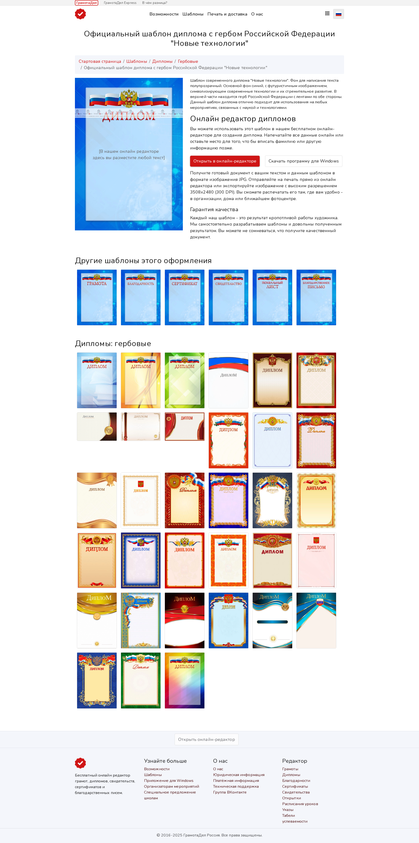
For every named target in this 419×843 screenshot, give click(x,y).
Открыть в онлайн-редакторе (224, 161)
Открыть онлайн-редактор (206, 739)
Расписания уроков (300, 804)
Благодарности (296, 780)
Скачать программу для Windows (304, 161)
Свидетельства (296, 792)
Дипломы (162, 61)
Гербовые (188, 61)
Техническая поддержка (236, 786)
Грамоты (290, 769)
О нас (257, 14)
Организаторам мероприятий (171, 786)
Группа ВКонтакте (230, 792)
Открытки (291, 798)
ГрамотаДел (86, 2)
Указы (288, 809)
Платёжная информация (236, 780)
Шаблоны (192, 14)
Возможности (163, 14)
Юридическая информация (239, 775)
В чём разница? (154, 2)
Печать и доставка (227, 14)
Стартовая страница (100, 61)
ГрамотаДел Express (120, 2)
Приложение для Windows (168, 780)
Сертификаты (295, 786)
